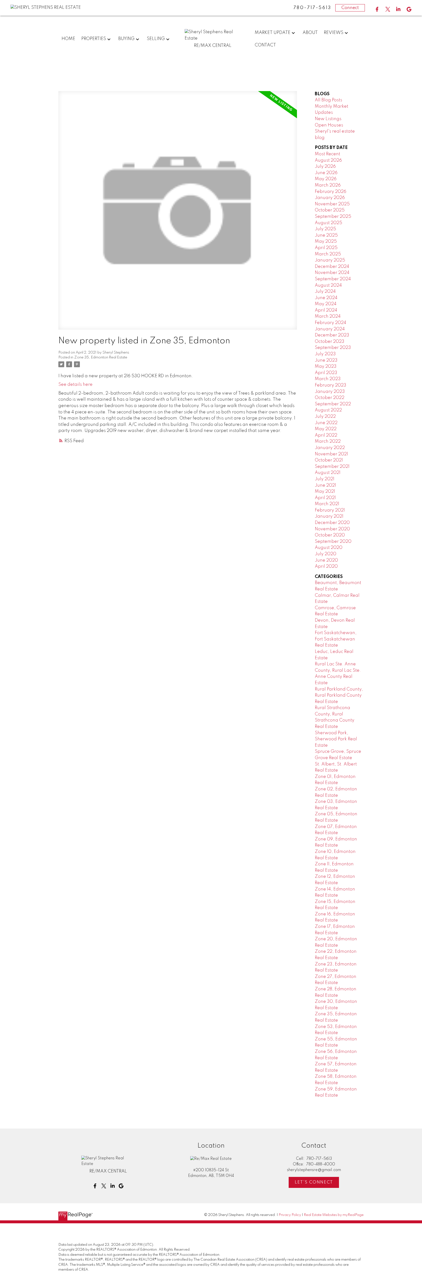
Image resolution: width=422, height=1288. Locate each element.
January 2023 (330, 391)
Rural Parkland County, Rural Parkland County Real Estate (339, 695)
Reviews (333, 33)
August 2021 (327, 473)
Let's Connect (314, 1182)
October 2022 (329, 398)
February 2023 (330, 385)
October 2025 (330, 210)
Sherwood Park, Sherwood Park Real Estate (336, 739)
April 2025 (326, 248)
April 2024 (326, 310)
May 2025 (326, 241)
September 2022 (333, 404)
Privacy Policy (290, 1215)
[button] (377, 9)
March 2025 (328, 254)
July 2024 (325, 291)
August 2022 (328, 410)
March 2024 (328, 316)
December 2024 (332, 266)
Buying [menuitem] (126, 39)
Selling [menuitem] (156, 39)
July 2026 (325, 166)
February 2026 (330, 191)
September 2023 (333, 348)
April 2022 (326, 435)
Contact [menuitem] (265, 45)
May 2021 (325, 491)
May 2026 (326, 179)
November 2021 (331, 454)
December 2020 (332, 523)
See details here (75, 384)
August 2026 (328, 160)
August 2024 (328, 285)
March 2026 (328, 185)
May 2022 (326, 429)
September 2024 (333, 279)
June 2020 (326, 560)
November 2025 (332, 204)
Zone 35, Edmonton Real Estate (100, 357)
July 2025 (325, 229)
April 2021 (325, 498)
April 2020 (326, 566)
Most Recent (327, 154)
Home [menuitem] (68, 39)
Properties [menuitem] (93, 39)
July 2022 (325, 416)
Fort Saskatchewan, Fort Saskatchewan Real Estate (336, 639)
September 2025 (333, 216)
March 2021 (327, 504)
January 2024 (330, 329)
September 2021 (332, 466)
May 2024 (326, 304)
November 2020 (332, 529)
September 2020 (333, 541)
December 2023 (332, 335)
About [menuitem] (310, 33)
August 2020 (328, 547)
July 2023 (325, 354)
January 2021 (329, 516)
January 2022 (330, 448)
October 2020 (330, 535)
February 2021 (330, 510)
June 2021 (325, 485)
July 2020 (325, 554)
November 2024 (332, 273)
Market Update (272, 33)
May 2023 (326, 366)
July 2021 (324, 479)
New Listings (328, 119)
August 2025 (328, 223)
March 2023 (328, 379)
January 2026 (330, 198)
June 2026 (326, 173)
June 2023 (326, 360)
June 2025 (326, 235)
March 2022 (328, 441)
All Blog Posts (328, 100)
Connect (350, 8)
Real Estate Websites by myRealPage (334, 1215)
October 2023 (329, 341)
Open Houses (329, 125)
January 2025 (330, 260)
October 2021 (329, 460)
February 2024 (330, 323)
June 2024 (326, 298)
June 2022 (326, 423)
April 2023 (326, 373)
